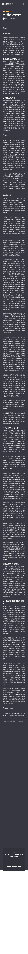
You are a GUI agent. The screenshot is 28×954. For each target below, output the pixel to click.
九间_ (6, 18)
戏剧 (4, 11)
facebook (14, 721)
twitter (7, 721)
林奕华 (7, 11)
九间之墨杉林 (7, 4)
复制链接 (21, 721)
